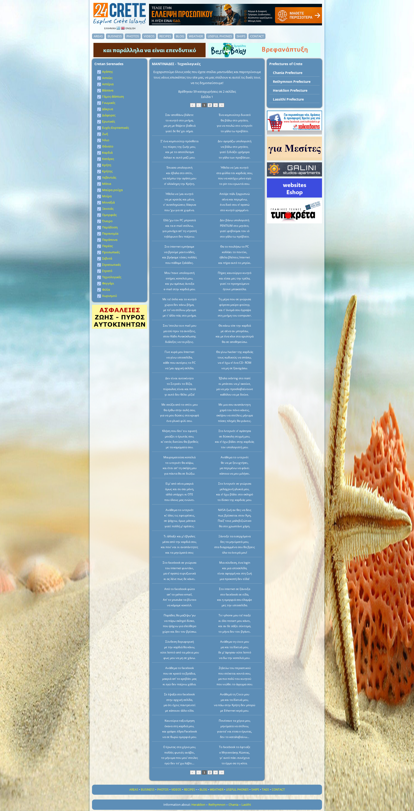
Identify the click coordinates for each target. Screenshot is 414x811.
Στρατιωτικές (111, 264)
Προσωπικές (111, 252)
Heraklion (198, 804)
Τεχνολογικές (111, 277)
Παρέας (107, 246)
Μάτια (106, 183)
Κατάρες (108, 159)
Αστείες (107, 78)
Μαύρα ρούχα (112, 190)
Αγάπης (107, 71)
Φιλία (106, 289)
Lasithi (246, 804)
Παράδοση (110, 227)
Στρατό (107, 271)
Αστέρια (108, 84)
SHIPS (241, 36)
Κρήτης (107, 171)
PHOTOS (132, 36)
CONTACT (257, 36)
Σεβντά (107, 258)
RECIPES (165, 36)
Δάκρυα (107, 109)
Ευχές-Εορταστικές (115, 127)
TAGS (265, 790)
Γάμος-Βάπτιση (113, 96)
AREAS (98, 36)
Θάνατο (107, 146)
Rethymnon (216, 804)
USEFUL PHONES (220, 36)
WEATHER (196, 36)
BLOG (180, 36)
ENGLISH (130, 28)
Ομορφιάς (109, 215)
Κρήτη (106, 165)
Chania (233, 804)
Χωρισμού (109, 296)
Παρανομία (110, 233)
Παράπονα (109, 240)
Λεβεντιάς (109, 177)
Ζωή (105, 134)
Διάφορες (108, 115)
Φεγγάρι (108, 283)
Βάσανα (107, 90)
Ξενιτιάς (108, 208)
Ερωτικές (108, 121)
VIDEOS (149, 36)
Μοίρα (107, 196)
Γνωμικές (108, 103)
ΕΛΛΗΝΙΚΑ (110, 28)
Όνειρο (107, 221)
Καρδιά (107, 152)
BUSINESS (115, 36)
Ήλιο (105, 140)
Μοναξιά (108, 202)
